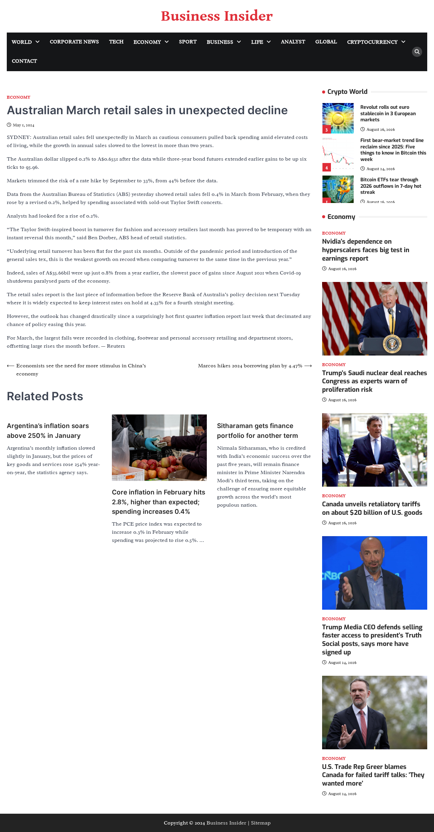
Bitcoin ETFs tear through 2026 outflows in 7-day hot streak (390, 186)
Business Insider (217, 16)
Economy (147, 42)
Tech (116, 42)
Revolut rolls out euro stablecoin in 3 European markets (388, 113)
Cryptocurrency (372, 42)
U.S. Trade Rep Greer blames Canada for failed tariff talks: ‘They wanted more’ (373, 775)
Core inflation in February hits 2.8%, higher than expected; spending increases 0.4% (158, 501)
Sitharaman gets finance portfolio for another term (257, 430)
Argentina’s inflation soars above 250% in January (48, 430)
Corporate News (74, 42)
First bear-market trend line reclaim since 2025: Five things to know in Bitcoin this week (393, 150)
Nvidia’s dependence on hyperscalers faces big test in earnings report (365, 249)
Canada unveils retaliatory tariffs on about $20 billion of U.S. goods (372, 508)
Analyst (293, 42)
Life (257, 42)
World (22, 42)
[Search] (417, 52)
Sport (188, 42)
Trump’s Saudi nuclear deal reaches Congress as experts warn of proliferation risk (374, 381)
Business (220, 42)
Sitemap (261, 822)
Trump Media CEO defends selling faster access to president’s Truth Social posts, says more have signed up (372, 639)
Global (326, 42)
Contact (24, 61)
